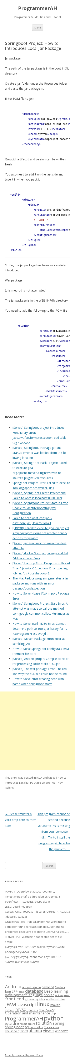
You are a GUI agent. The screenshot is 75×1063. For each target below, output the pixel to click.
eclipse (59, 995)
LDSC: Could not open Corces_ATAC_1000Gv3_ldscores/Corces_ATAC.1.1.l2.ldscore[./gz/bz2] (37, 912)
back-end (48, 987)
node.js (33, 1010)
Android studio (31, 987)
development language (24, 994)
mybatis (9, 1010)
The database (51, 1027)
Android (13, 986)
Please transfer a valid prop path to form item (20, 820)
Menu (37, 27)
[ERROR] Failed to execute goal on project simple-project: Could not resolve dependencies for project (40, 533)
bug (8, 991)
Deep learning (56, 991)
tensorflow (36, 1027)
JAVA (39, 777)
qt (18, 1023)
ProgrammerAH (37, 8)
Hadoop (34, 999)
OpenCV (49, 1010)
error (67, 995)
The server (12, 1031)
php (53, 1013)
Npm (42, 1010)
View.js (48, 1030)
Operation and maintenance (27, 1013)
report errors (27, 1023)
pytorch (10, 1023)
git (27, 999)
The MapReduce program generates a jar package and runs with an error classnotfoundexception (40, 583)
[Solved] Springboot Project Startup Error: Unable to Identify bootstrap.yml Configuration (40, 508)
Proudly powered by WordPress (24, 1055)
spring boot (14, 1027)
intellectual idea (55, 999)
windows (61, 1031)
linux (43, 1004)
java (10, 1004)
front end (14, 999)
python (54, 1018)
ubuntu (35, 1030)
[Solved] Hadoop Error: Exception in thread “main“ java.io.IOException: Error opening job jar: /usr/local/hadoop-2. (41, 568)
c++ (15, 991)
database (34, 991)
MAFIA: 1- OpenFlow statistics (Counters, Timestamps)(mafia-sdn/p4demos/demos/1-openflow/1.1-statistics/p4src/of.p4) (33, 896)
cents (21, 991)
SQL (27, 1027)
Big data (60, 987)
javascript (26, 1005)
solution (44, 1023)
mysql (21, 1009)
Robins (9, 788)
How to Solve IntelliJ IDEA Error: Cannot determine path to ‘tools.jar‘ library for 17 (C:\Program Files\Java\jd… (40, 629)
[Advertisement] (37, 730)
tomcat (24, 1031)
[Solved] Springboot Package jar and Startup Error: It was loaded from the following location (40, 453)
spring (58, 1023)
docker (49, 995)
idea (42, 999)
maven (55, 1005)
